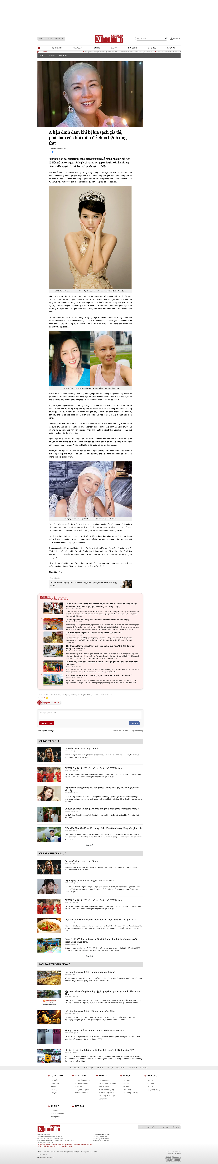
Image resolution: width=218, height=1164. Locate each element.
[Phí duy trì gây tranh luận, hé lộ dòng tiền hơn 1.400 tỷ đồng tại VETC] (49, 1056)
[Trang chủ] (109, 38)
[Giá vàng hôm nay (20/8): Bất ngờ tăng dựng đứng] (49, 1017)
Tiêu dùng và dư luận (107, 1096)
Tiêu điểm (54, 1080)
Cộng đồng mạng (153, 1090)
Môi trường (127, 1090)
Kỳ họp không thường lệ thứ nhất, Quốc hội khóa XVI (72, 52)
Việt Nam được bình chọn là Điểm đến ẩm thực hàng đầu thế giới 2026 (100, 919)
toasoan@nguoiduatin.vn (46, 1157)
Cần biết (150, 1086)
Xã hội (114, 48)
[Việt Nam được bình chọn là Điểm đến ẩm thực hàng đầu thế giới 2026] (49, 925)
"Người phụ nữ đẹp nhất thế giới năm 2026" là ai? (89, 880)
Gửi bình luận (46, 723)
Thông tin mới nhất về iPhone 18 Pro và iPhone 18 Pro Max (94, 1030)
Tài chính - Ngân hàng (107, 1083)
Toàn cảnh (57, 48)
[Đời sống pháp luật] (157, 1159)
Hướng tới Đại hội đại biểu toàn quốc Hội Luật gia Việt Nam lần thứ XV (149, 52)
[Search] (166, 39)
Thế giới (54, 1093)
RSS (141, 1127)
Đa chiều (152, 48)
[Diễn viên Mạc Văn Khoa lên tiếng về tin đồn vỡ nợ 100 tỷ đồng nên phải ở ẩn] (49, 834)
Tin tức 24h (163, 1127)
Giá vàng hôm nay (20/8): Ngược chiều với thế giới (90, 972)
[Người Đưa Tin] (79, 1128)
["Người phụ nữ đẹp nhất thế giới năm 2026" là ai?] (49, 886)
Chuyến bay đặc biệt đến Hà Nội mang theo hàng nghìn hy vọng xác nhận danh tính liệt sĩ (102, 663)
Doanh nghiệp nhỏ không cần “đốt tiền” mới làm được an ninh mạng (97, 620)
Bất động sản (104, 1080)
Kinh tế (97, 48)
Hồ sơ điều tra (80, 1086)
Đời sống (132, 48)
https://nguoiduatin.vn (43, 1134)
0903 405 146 (43, 1154)
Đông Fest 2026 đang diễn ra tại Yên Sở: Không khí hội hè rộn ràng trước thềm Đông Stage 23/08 (101, 940)
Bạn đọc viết (55, 1117)
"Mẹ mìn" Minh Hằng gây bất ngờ (81, 748)
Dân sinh (126, 1080)
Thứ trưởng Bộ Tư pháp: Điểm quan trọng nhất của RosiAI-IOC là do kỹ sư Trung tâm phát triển (100, 647)
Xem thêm (90, 845)
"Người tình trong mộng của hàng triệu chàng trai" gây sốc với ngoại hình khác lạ (102, 789)
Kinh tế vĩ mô (104, 1086)
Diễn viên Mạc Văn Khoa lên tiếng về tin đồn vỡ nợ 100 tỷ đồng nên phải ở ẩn (103, 828)
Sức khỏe (150, 1083)
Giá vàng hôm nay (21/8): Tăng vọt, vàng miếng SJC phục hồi (94, 633)
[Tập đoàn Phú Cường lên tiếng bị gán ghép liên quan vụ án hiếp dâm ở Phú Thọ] (49, 997)
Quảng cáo (59, 38)
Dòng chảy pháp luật (82, 1080)
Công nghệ (103, 1099)
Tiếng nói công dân (82, 1090)
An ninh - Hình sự (81, 1093)
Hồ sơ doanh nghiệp (106, 1090)
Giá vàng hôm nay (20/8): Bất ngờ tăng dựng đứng (90, 1011)
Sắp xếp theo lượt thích (120, 731)
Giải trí (51, 55)
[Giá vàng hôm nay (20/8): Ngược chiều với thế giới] (49, 978)
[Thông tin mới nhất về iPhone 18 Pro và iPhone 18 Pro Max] (49, 1036)
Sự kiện (54, 1086)
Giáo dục (126, 1083)
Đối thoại (54, 1090)
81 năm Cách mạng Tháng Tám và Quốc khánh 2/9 (108, 52)
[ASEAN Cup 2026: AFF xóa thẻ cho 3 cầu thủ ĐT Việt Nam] (49, 774)
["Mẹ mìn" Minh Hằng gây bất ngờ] (49, 754)
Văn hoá (126, 1086)
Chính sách (55, 1083)
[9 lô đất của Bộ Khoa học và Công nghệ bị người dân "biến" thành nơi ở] (54, 680)
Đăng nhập (134, 723)
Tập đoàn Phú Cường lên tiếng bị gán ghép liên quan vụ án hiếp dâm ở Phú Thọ (102, 992)
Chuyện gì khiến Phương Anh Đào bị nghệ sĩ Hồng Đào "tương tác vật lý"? (102, 808)
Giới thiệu (151, 1127)
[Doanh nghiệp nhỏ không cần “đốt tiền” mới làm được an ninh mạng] (54, 624)
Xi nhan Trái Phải (57, 1114)
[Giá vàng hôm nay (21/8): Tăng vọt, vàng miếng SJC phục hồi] (54, 637)
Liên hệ (41, 38)
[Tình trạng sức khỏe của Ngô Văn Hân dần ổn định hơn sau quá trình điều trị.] (90, 489)
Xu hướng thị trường (106, 1093)
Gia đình (150, 1080)
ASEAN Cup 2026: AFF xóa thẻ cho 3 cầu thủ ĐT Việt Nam (93, 768)
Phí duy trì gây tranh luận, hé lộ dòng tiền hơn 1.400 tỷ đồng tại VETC (100, 1050)
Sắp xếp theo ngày (137, 731)
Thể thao (63, 55)
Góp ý (50, 38)
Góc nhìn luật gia (81, 1083)
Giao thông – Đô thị (130, 1093)
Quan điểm (55, 1111)
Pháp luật (77, 48)
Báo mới (175, 1127)
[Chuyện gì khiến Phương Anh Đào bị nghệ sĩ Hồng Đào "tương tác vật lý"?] (49, 814)
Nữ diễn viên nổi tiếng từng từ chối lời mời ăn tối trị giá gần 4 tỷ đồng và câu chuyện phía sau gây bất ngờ (83, 584)
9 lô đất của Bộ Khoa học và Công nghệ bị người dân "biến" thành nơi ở (99, 675)
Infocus (171, 48)
